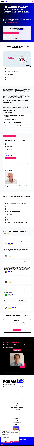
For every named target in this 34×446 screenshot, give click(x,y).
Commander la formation (11, 32)
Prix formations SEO (17, 394)
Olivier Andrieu (9, 149)
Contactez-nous (17, 350)
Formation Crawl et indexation (14, 373)
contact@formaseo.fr (17, 422)
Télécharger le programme (9, 135)
